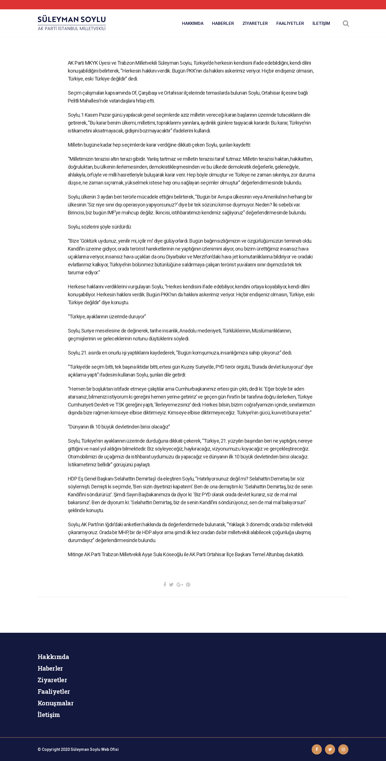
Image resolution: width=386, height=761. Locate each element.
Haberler (50, 668)
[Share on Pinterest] (188, 585)
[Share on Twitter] (171, 585)
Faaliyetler (54, 691)
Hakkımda (53, 657)
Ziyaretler (52, 680)
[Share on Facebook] (164, 585)
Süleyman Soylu (85, 749)
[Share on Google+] (180, 585)
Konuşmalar (55, 703)
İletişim (49, 714)
